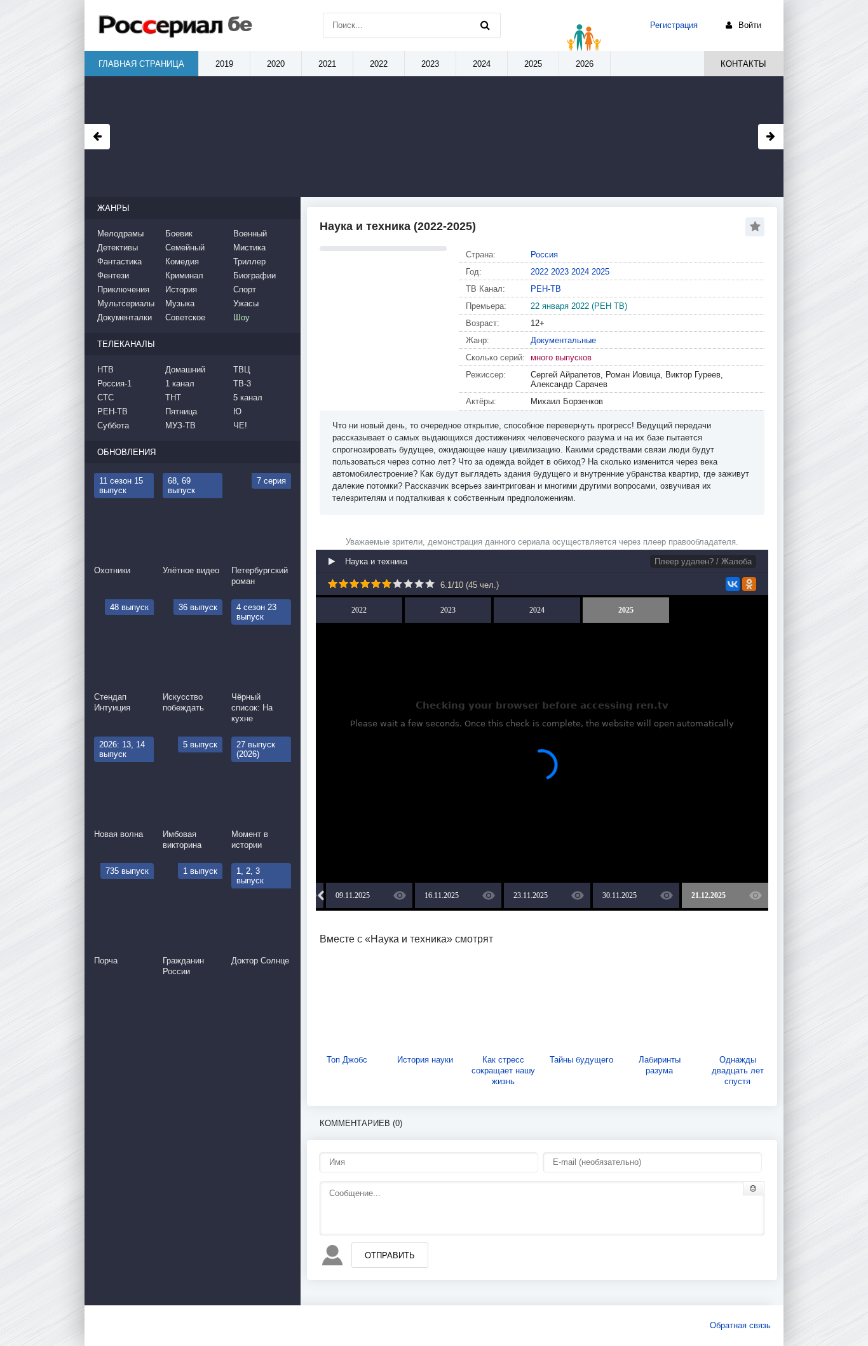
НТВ (105, 369)
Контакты (743, 64)
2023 (560, 271)
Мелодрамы (120, 233)
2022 (539, 271)
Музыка (179, 303)
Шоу (241, 317)
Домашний (185, 369)
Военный (250, 233)
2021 (327, 64)
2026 (584, 64)
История (181, 289)
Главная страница (141, 64)
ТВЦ (241, 369)
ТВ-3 (242, 383)
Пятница (181, 411)
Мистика (249, 247)
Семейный (185, 247)
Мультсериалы (125, 303)
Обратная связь (740, 1325)
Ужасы (246, 303)
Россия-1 (114, 383)
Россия (544, 254)
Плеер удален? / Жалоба (703, 561)
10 (429, 583)
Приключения (123, 289)
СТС (105, 397)
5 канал (247, 397)
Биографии (254, 275)
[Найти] (485, 25)
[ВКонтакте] (733, 584)
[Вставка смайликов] (753, 1188)
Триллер (249, 261)
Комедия (182, 261)
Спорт (244, 289)
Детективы (117, 247)
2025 (600, 271)
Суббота (113, 425)
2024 (580, 271)
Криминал (184, 275)
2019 (224, 64)
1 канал (179, 383)
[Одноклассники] (749, 584)
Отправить (390, 1255)
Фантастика (119, 261)
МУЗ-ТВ (180, 425)
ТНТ (173, 397)
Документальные (563, 340)
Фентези (113, 275)
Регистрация (674, 25)
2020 (276, 64)
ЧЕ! (240, 425)
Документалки (124, 317)
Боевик (179, 233)
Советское (185, 317)
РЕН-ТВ (546, 289)
